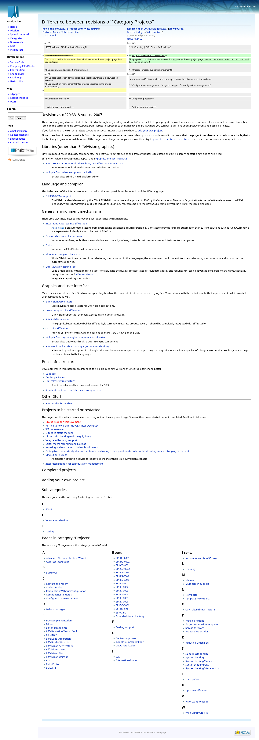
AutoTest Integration (58, 561)
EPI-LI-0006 (122, 601)
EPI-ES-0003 (122, 579)
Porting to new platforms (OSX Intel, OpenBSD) (72, 425)
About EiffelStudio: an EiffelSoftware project (149, 732)
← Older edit (49, 35)
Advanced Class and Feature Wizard (66, 558)
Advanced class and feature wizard (65, 236)
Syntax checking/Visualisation (202, 668)
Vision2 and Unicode (196, 701)
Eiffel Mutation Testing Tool (61, 266)
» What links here (17, 131)
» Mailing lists (15, 49)
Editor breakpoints (56, 627)
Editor (49, 245)
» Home (12, 26)
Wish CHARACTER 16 (196, 712)
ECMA (49, 509)
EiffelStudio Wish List (58, 642)
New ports (191, 594)
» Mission (13, 30)
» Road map (15, 77)
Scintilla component (196, 653)
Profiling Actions (194, 620)
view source (91, 28)
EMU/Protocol (54, 664)
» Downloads (15, 42)
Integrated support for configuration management (74, 463)
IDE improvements (56, 429)
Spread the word (194, 628)
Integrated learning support (61, 440)
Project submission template (201, 624)
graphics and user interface (111, 158)
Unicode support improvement (63, 422)
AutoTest (57, 227)
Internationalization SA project (202, 558)
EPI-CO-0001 (123, 565)
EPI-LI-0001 (122, 583)
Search (11, 108)
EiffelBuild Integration (58, 319)
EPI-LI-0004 (122, 594)
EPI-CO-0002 (123, 568)
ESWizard (121, 612)
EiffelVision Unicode (57, 657)
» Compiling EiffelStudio (21, 66)
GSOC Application (126, 645)
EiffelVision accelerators (59, 646)
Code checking (54, 587)
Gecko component (126, 638)
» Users (12, 101)
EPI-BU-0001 (123, 558)
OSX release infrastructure (60, 381)
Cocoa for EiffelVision (57, 328)
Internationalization (57, 520)
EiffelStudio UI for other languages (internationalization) (77, 346)
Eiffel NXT (51, 635)
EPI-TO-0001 (122, 605)
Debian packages (55, 377)
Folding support (125, 627)
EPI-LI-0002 (122, 587)
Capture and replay (57, 583)
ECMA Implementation (59, 620)
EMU (48, 660)
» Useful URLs (15, 81)
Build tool (51, 373)
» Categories (15, 38)
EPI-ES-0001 (122, 572)
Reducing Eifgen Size (197, 642)
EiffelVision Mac (55, 653)
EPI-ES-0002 (122, 576)
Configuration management (62, 598)
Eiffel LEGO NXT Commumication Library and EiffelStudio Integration (84, 163)
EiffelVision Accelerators (59, 301)
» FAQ (11, 46)
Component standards (59, 594)
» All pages (14, 94)
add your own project (150, 130)
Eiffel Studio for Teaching (59, 403)
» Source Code (16, 62)
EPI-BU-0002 (123, 561)
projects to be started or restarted (172, 139)
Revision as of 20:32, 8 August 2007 (62, 28)
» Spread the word (18, 34)
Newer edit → (134, 39)
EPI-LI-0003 (122, 590)
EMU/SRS (51, 667)
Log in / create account (245, 6)
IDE (118, 656)
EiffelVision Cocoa (56, 649)
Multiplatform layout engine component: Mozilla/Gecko (77, 337)
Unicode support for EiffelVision (63, 310)
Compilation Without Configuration (66, 591)
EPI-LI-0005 (122, 598)
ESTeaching (122, 608)
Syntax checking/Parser (198, 661)
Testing (50, 531)
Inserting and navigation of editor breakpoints (72, 447)
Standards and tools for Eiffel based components (73, 390)
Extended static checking (60, 432)
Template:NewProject (197, 598)
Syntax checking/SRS (197, 664)
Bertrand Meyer (51, 32)
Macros (189, 580)
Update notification (56, 454)
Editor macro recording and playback (66, 443)
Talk (64, 32)
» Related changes (18, 134)
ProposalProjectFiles (196, 631)
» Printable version (18, 142)
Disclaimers (124, 732)
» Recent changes (18, 97)
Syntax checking (194, 657)
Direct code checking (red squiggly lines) (68, 436)
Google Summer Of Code (130, 642)
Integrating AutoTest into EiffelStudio (67, 223)
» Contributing (16, 70)
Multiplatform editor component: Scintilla (69, 172)
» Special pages (16, 138)
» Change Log (16, 73)
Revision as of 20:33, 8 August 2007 (147, 28)
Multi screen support (197, 583)
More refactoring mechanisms (62, 254)
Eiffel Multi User (84, 274)
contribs (73, 32)
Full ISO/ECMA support (58, 196)
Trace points (192, 679)
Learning (190, 569)
